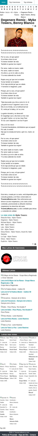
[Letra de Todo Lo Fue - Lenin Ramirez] (11, 325)
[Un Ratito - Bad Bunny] (14, 366)
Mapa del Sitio (23, 435)
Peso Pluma (5, 312)
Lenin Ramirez (6, 321)
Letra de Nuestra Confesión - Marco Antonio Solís (14, 411)
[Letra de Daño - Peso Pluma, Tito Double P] (13, 307)
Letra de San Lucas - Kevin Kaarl (13, 345)
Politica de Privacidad (9, 435)
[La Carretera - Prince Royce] (23, 340)
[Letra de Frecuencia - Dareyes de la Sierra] (13, 298)
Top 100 (2, 428)
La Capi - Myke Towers (9, 236)
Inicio (4, 2)
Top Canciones (14, 2)
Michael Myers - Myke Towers (11, 222)
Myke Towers (21, 215)
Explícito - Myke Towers (9, 241)
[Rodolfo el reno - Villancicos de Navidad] (33, 344)
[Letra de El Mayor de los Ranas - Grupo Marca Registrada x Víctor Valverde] (19, 278)
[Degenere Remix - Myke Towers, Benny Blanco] (35, 26)
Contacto (33, 435)
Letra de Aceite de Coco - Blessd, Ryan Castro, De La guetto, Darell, (33, 385)
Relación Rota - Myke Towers (11, 218)
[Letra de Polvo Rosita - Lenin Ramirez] (12, 316)
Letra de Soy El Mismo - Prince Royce (4, 373)
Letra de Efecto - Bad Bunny (3, 345)
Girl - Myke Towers (7, 229)
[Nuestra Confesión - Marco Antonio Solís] (14, 405)
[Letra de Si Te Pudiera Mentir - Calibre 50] (13, 289)
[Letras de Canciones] (14, 265)
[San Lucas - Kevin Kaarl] (14, 340)
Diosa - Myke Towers (8, 239)
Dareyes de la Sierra (8, 303)
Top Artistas (28, 2)
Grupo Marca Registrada (9, 285)
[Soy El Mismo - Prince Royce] (4, 369)
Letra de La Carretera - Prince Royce (23, 345)
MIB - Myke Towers (7, 225)
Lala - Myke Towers (7, 227)
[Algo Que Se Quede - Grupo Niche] (23, 369)
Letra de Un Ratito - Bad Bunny (14, 371)
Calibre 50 (4, 294)
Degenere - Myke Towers (9, 220)
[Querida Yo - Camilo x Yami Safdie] (4, 402)
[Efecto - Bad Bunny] (4, 340)
